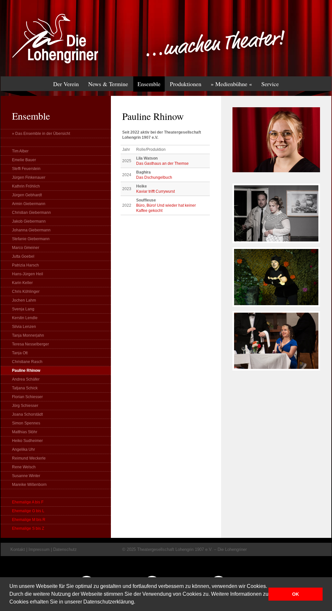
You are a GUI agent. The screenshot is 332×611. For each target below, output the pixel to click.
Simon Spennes (26, 423)
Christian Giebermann (31, 212)
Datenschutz (65, 549)
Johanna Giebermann (31, 230)
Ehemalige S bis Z (28, 528)
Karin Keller (22, 282)
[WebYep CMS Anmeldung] (324, 45)
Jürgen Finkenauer (28, 177)
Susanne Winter (26, 476)
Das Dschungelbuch (154, 177)
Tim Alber (20, 151)
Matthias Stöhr (24, 432)
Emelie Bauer (24, 160)
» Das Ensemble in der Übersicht (41, 133)
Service (270, 84)
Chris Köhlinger (26, 291)
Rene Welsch (24, 467)
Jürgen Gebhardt (27, 195)
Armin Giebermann (28, 204)
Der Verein (66, 84)
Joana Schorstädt (27, 414)
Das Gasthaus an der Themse (162, 163)
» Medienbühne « (231, 84)
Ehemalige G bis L (28, 511)
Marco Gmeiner (25, 247)
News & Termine (108, 84)
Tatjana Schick (25, 388)
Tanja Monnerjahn (28, 335)
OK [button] (295, 594)
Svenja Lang (23, 309)
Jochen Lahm (24, 300)
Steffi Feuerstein (26, 168)
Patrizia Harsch (25, 265)
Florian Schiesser (27, 397)
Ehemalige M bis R (28, 519)
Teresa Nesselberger (30, 344)
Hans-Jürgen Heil (27, 274)
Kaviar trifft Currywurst (155, 191)
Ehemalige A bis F (27, 502)
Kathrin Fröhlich (26, 186)
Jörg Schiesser (25, 405)
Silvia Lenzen (24, 326)
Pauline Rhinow (26, 370)
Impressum (39, 549)
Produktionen (185, 84)
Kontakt (17, 549)
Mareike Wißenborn (29, 484)
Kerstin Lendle (25, 318)
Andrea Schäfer (26, 379)
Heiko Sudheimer (27, 440)
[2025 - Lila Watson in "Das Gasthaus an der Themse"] (276, 246)
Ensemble (148, 84)
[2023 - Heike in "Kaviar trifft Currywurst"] (276, 373)
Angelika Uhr (23, 449)
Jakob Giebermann (29, 221)
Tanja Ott (20, 353)
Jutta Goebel (23, 256)
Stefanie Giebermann (31, 239)
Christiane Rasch (27, 361)
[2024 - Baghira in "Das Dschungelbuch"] (276, 309)
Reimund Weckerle (29, 458)
